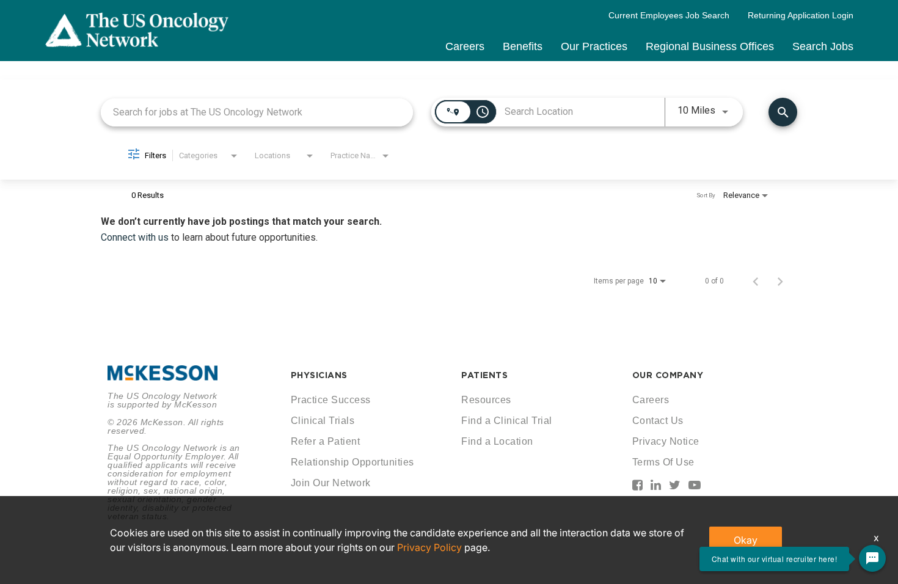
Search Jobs (822, 46)
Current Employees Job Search (668, 15)
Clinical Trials (323, 420)
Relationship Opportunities (352, 462)
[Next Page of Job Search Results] (780, 281)
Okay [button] (745, 540)
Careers (464, 46)
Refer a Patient (325, 441)
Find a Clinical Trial (506, 420)
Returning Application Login (800, 15)
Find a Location (497, 441)
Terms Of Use (663, 462)
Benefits (522, 46)
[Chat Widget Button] (872, 558)
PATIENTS (484, 375)
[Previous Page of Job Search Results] (755, 281)
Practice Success (331, 400)
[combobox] (257, 112)
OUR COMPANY (668, 375)
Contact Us (658, 420)
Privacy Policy (429, 547)
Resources (486, 400)
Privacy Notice (665, 441)
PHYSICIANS (319, 375)
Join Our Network (331, 483)
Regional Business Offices (710, 46)
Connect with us (136, 237)
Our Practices (594, 46)
